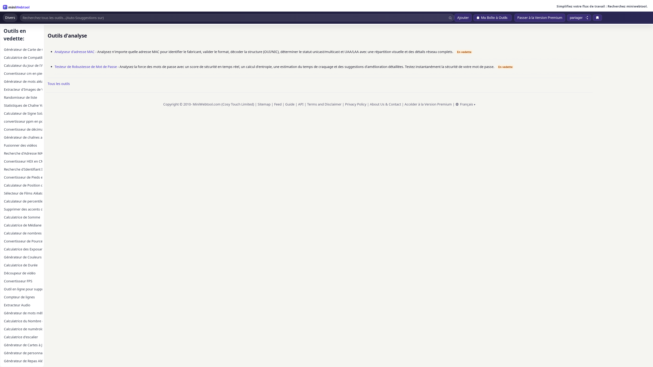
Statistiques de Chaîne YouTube (23, 105)
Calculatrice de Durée (21, 265)
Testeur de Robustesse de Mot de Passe (86, 66)
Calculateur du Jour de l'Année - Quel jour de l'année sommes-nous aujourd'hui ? (23, 65)
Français (466, 104)
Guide (290, 104)
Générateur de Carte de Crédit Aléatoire (23, 49)
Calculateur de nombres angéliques (23, 233)
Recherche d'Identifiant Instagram (23, 169)
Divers (10, 17)
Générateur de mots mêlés (23, 313)
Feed (278, 104)
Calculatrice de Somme (22, 217)
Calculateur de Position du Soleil (23, 185)
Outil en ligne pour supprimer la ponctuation (23, 289)
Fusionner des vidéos (20, 145)
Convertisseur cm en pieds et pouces (23, 73)
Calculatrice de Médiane (22, 225)
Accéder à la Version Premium (428, 104)
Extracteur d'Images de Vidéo (23, 89)
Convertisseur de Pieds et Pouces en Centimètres (23, 177)
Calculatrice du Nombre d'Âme (23, 321)
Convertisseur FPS (18, 281)
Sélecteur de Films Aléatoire (23, 193)
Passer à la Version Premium (539, 17)
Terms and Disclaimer (324, 104)
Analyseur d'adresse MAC (75, 51)
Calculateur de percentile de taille (23, 201)
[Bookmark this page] (597, 17)
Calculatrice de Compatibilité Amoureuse (23, 57)
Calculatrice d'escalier (21, 337)
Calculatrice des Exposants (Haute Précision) (23, 249)
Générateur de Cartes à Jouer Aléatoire (23, 345)
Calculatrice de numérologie (23, 329)
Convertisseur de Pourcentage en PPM (23, 241)
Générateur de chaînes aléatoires (23, 137)
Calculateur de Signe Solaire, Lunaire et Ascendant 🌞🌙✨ (23, 113)
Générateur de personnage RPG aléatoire (23, 353)
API (301, 104)
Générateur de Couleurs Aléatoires (23, 257)
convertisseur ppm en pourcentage (23, 121)
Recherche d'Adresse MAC (23, 153)
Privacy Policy (355, 104)
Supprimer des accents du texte (23, 209)
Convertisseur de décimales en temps (23, 129)
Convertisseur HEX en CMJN (23, 161)
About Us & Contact (385, 104)
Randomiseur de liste (20, 97)
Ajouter (463, 17)
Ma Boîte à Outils (494, 18)
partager (576, 18)
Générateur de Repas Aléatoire (23, 361)
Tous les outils (59, 83)
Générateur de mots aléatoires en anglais (23, 81)
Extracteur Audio (17, 305)
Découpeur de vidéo (20, 273)
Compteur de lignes (19, 297)
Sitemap (264, 104)
